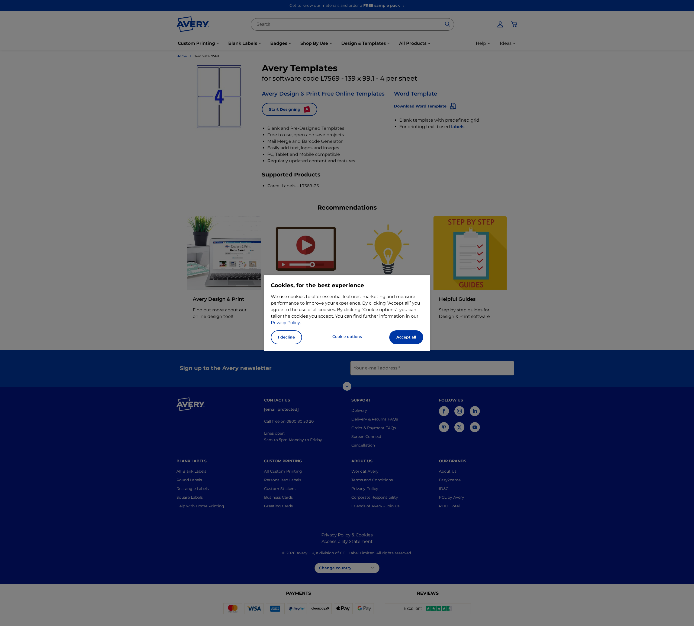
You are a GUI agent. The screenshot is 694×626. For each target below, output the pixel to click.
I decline (286, 337)
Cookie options (347, 336)
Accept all (406, 337)
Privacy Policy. (286, 322)
